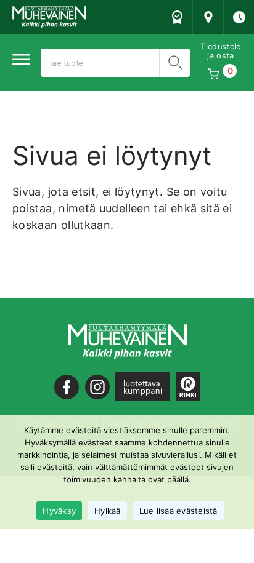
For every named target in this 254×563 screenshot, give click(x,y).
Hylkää (107, 511)
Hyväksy (59, 511)
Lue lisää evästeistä (178, 511)
